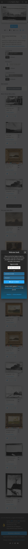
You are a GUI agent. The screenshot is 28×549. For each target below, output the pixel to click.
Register (9, 294)
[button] (14, 267)
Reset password (17, 294)
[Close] (25, 252)
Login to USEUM (14, 282)
